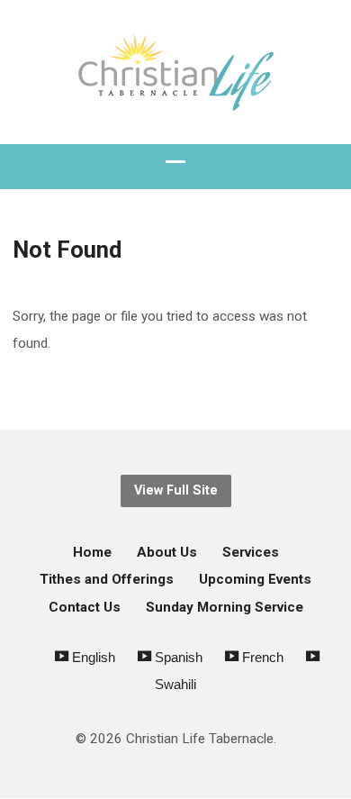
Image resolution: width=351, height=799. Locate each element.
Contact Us (85, 607)
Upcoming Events (255, 579)
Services (250, 552)
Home (92, 552)
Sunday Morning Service (224, 607)
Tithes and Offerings (107, 579)
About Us (167, 552)
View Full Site (176, 490)
